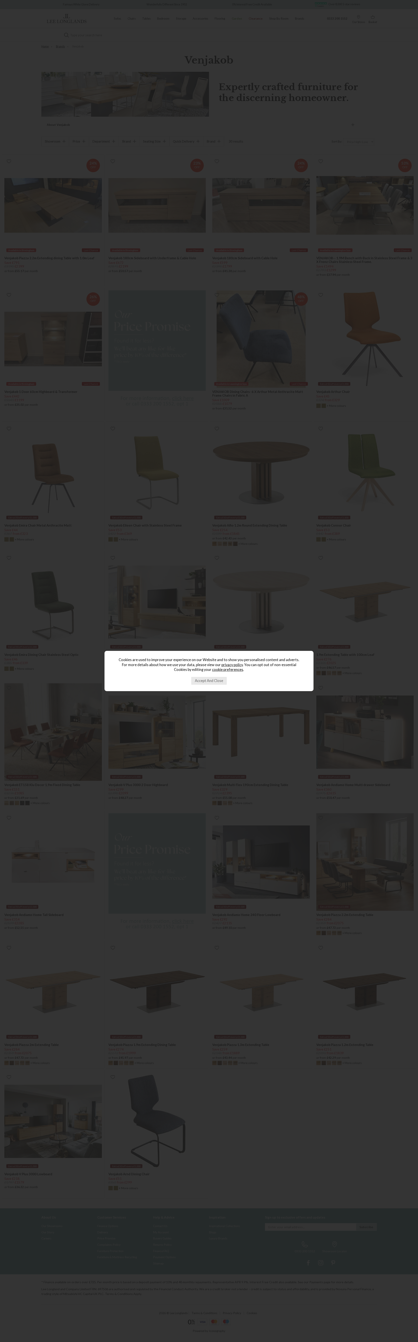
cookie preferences (227, 669)
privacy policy (232, 665)
